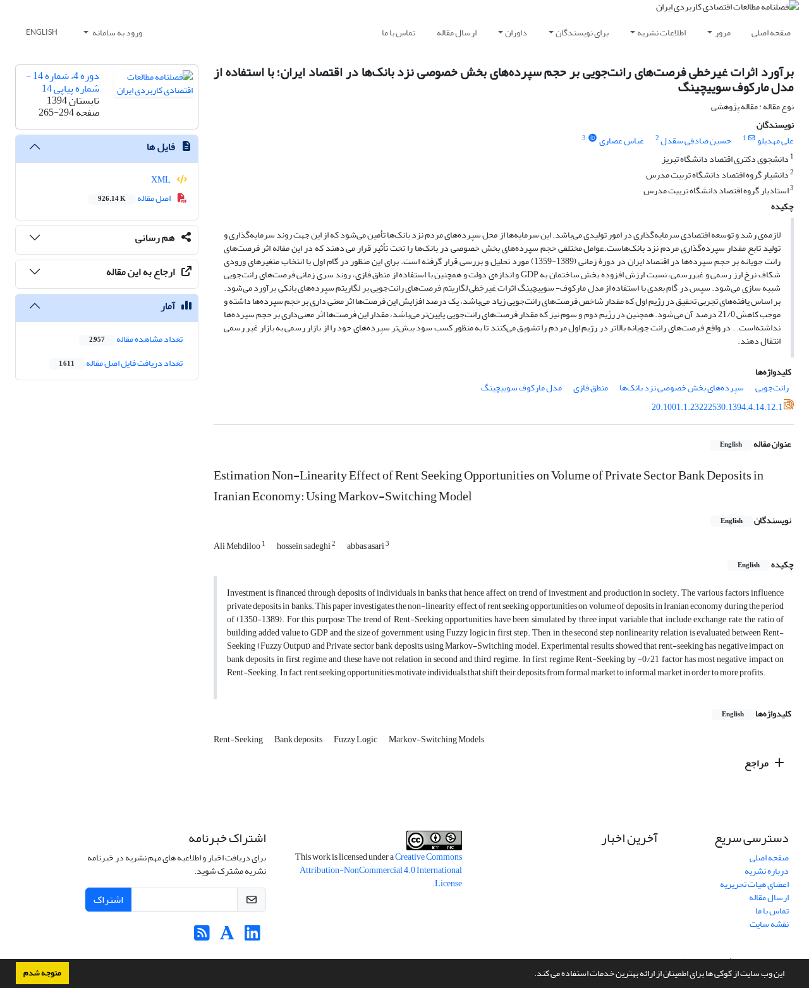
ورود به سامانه (116, 32)
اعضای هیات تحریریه (754, 884)
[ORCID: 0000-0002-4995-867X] (592, 138)
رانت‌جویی (772, 387)
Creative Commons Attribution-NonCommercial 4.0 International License (381, 870)
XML (161, 179)
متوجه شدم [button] (42, 972)
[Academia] (227, 936)
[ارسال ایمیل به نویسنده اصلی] (752, 138)
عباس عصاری (621, 140)
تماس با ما (398, 32)
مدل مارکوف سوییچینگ (521, 387)
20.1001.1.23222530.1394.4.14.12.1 (717, 407)
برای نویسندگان (582, 32)
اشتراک (108, 899)
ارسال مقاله (457, 32)
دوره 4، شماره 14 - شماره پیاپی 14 (62, 81)
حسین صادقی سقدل (695, 140)
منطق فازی (590, 387)
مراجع (757, 763)
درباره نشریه (767, 870)
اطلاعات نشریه (661, 32)
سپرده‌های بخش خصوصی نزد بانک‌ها (681, 387)
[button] (531, 975)
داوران (516, 32)
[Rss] (202, 936)
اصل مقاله (135, 198)
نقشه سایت (769, 923)
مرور (723, 32)
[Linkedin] (252, 936)
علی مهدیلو (775, 140)
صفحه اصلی (771, 32)
